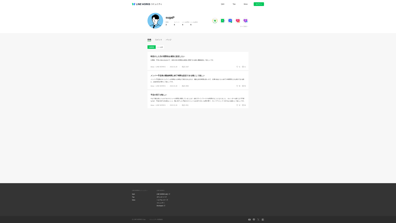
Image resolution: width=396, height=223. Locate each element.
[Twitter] (258, 219)
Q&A (222, 4)
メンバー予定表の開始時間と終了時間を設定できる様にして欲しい (178, 76)
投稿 (149, 40)
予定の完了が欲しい (159, 95)
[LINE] (254, 219)
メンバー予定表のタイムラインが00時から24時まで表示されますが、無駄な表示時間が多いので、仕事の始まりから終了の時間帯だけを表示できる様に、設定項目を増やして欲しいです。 (197, 80)
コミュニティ (156, 4)
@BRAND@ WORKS (141, 4)
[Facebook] (263, 219)
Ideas (246, 4)
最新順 (151, 47)
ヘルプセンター (161, 200)
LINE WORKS (161, 67)
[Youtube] (249, 219)
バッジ (168, 40)
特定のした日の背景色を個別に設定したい (168, 56)
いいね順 (160, 47)
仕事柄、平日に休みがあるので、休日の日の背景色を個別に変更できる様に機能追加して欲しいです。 (183, 60)
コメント (158, 40)
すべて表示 (243, 26)
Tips (234, 4)
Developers (160, 205)
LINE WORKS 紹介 (162, 194)
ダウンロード (161, 197)
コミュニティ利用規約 (156, 219)
